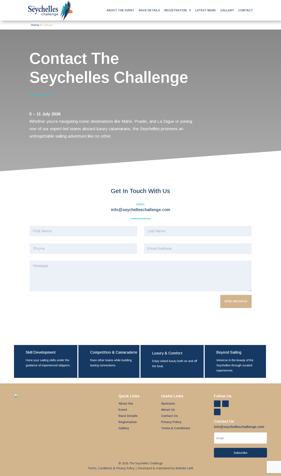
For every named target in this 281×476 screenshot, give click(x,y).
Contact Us (169, 415)
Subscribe (240, 452)
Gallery (227, 10)
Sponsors (168, 403)
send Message (235, 301)
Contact (245, 10)
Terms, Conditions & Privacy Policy (111, 468)
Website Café (184, 468)
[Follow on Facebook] (217, 403)
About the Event (120, 10)
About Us (168, 409)
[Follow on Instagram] (225, 403)
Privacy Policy (171, 422)
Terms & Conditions (175, 428)
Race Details (149, 10)
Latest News (205, 10)
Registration (175, 10)
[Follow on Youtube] (217, 412)
